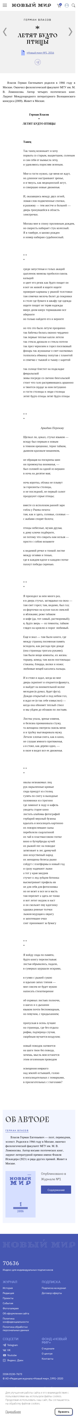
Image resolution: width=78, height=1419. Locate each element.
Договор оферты (52, 1293)
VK (9, 1350)
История (8, 1288)
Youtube (12, 1355)
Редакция (8, 1293)
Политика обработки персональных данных (16, 1328)
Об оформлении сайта (16, 1313)
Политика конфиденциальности (16, 1320)
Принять (63, 1411)
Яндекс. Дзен (15, 1360)
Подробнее (13, 1412)
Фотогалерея (11, 1308)
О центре (47, 1353)
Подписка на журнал (54, 1288)
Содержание (56, 1190)
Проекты (8, 1298)
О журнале (48, 1348)
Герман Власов (17, 1130)
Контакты (47, 1358)
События (8, 1303)
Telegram (12, 1345)
